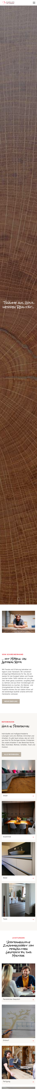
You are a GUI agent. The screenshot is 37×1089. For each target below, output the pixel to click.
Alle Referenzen (11, 754)
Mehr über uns (10, 701)
